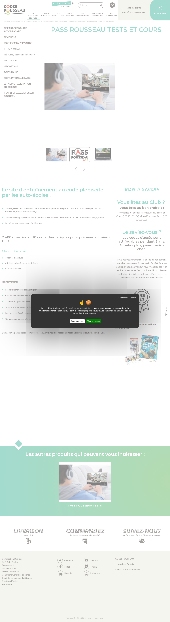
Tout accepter (93, 321)
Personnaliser (77, 321)
